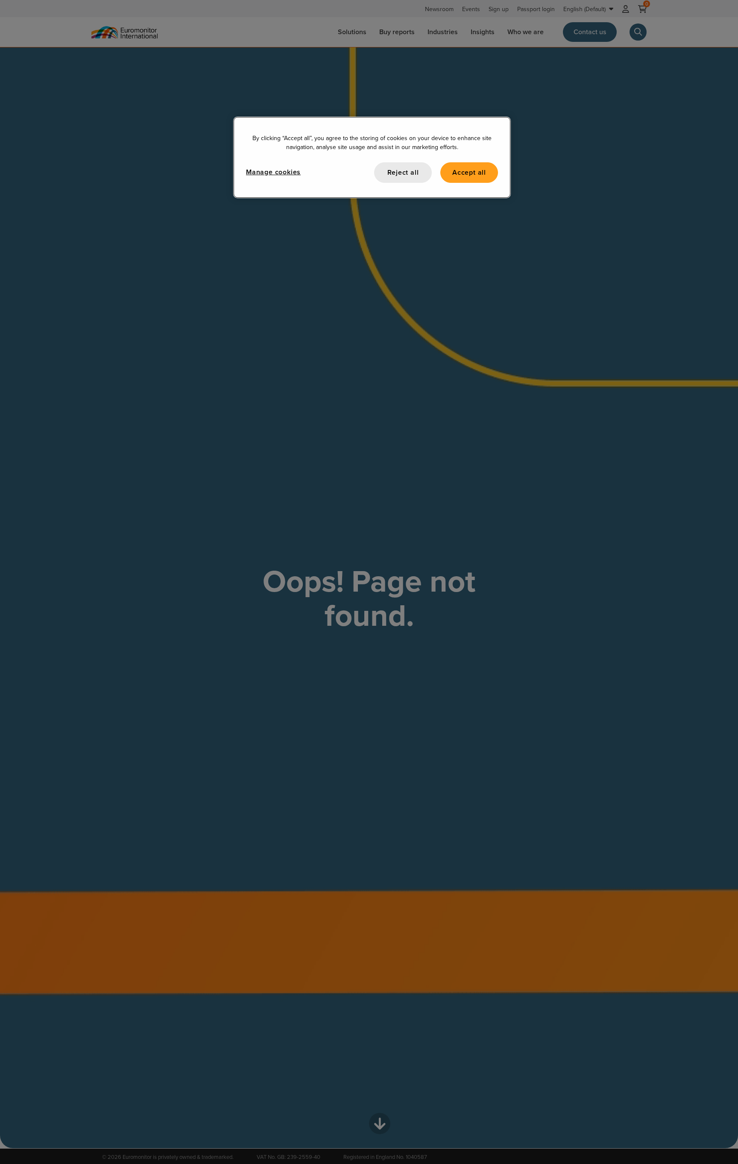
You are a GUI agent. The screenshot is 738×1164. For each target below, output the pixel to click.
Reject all (403, 172)
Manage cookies (273, 172)
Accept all (469, 172)
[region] (372, 157)
